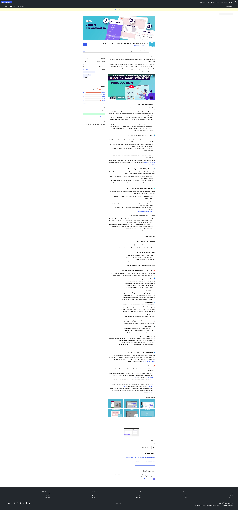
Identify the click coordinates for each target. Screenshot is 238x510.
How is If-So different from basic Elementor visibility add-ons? (140, 457)
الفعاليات (93, 493)
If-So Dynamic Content (139, 45)
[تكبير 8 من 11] (137, 420)
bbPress (48, 495)
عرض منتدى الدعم (101, 116)
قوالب (186, 493)
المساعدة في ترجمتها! (112, 9)
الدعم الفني (139, 493)
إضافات (185, 495)
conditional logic (87, 72)
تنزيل (85, 44)
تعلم (140, 491)
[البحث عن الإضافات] (220, 14)
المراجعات (145, 51)
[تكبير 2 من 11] (137, 400)
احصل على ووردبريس (6, 2)
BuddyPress (47, 497)
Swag (93, 497)
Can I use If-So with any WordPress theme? (145, 465)
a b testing (92, 72)
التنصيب (139, 51)
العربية (220, 503)
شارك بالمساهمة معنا (91, 491)
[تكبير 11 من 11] (137, 429)
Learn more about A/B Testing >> (145, 211)
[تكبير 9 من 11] (121, 420)
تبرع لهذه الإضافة (101, 127)
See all (84, 103)
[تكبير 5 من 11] (137, 410)
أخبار (232, 493)
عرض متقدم (102, 80)
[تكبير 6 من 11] (121, 410)
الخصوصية (231, 497)
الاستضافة (231, 495)
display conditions (87, 74)
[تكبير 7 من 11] (153, 420)
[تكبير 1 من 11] (153, 400)
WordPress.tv (138, 497)
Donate (93, 495)
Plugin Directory (229, 6)
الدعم (84, 51)
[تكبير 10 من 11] (153, 429)
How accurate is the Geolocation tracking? (145, 461)
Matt (48, 493)
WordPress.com (46, 491)
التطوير (132, 51)
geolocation (86, 77)
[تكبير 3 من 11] (121, 400)
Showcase (185, 491)
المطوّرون (139, 495)
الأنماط (186, 497)
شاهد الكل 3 (85, 69)
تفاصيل (152, 51)
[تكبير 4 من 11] (153, 410)
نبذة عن (231, 491)
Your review (102, 103)
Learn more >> (149, 382)
